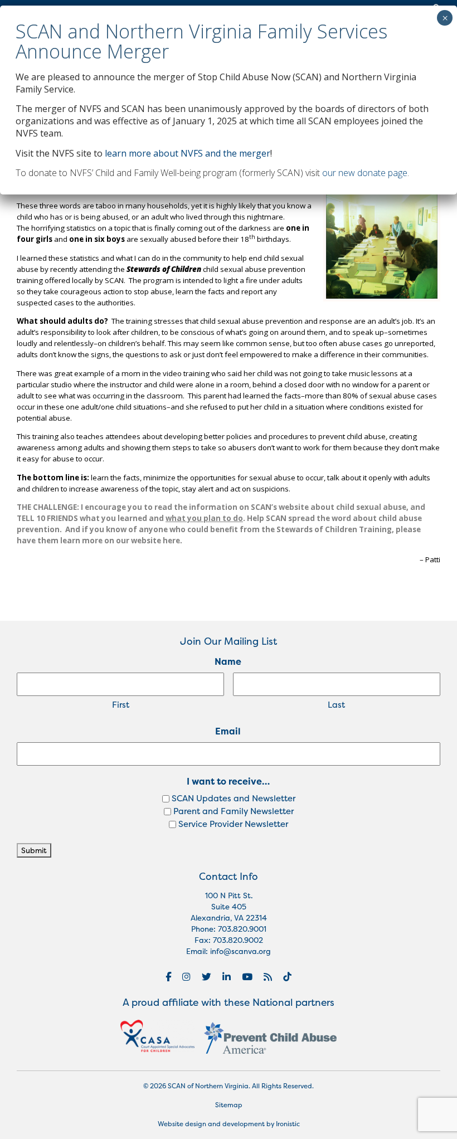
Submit (34, 850)
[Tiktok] (287, 977)
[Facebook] (168, 977)
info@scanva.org (240, 951)
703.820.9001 (242, 929)
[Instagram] (186, 977)
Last (336, 704)
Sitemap (228, 1105)
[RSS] (268, 977)
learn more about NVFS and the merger (187, 153)
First (120, 704)
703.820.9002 (238, 940)
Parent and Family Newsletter (233, 811)
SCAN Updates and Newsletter (233, 798)
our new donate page (364, 173)
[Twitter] (206, 977)
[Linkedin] (226, 977)
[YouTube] (247, 977)
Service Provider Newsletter (233, 824)
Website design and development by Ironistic (229, 1123)
